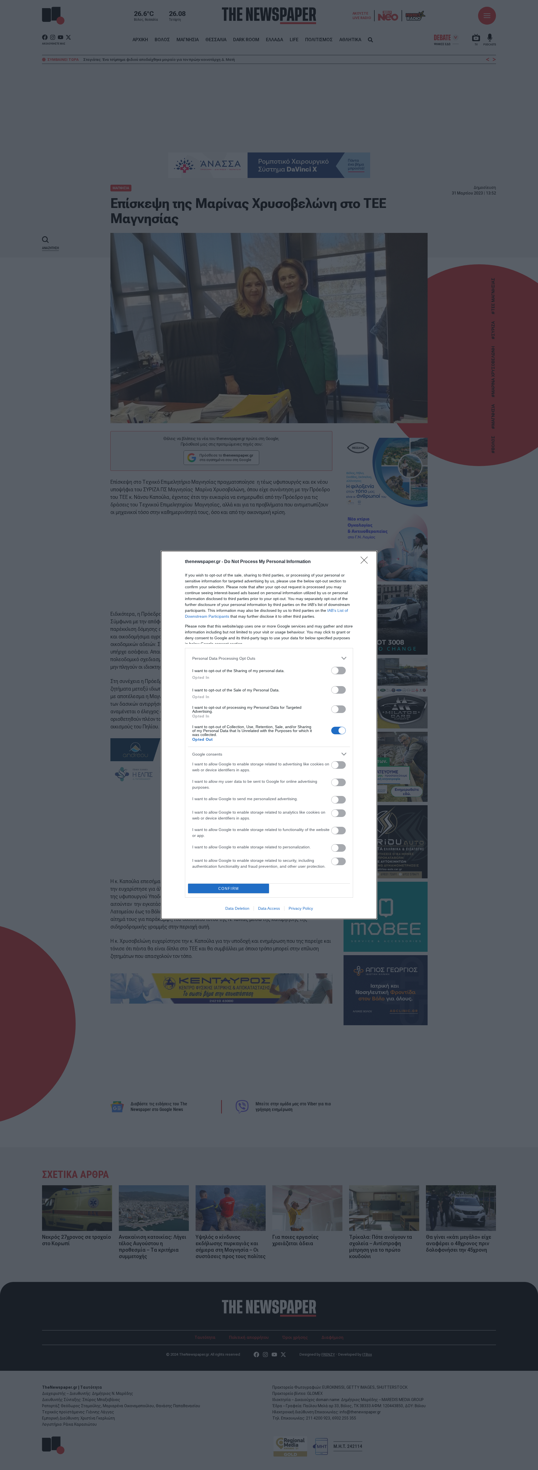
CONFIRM (228, 888)
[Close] (366, 562)
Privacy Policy (301, 908)
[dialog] (269, 735)
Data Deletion (237, 908)
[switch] (338, 670)
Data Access (269, 908)
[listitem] (269, 658)
